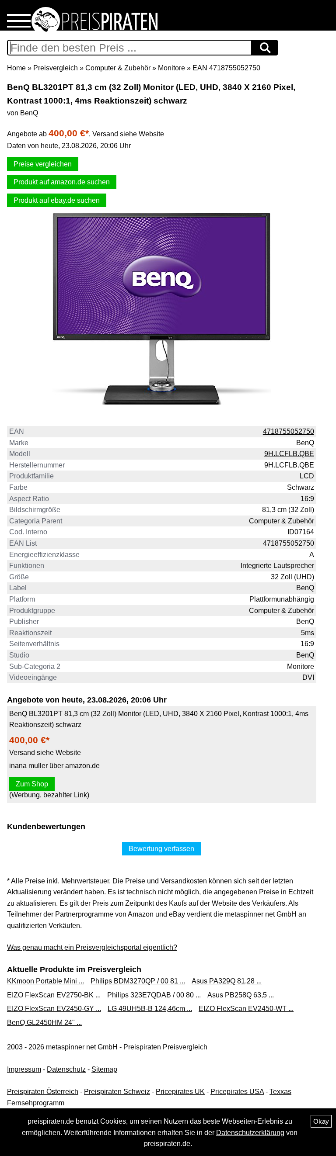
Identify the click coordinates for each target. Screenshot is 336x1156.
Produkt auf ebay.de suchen (57, 200)
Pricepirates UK (180, 1091)
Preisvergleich (55, 68)
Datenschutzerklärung (250, 1132)
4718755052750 (288, 431)
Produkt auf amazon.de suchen (62, 182)
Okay (321, 1121)
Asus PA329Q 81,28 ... (227, 981)
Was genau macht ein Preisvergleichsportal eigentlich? (92, 947)
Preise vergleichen (43, 164)
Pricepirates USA (237, 1091)
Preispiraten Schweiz (117, 1091)
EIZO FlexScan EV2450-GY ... (54, 1008)
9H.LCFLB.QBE (289, 453)
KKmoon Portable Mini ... (45, 981)
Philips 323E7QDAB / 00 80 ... (154, 995)
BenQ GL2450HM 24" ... (44, 1022)
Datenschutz (66, 1069)
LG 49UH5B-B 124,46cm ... (150, 1008)
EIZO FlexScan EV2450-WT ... (246, 1008)
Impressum (24, 1069)
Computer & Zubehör (117, 68)
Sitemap (104, 1069)
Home (16, 68)
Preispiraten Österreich (42, 1091)
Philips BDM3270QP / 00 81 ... (138, 981)
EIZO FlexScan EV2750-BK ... (54, 995)
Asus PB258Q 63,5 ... (240, 995)
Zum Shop (32, 784)
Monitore (171, 68)
